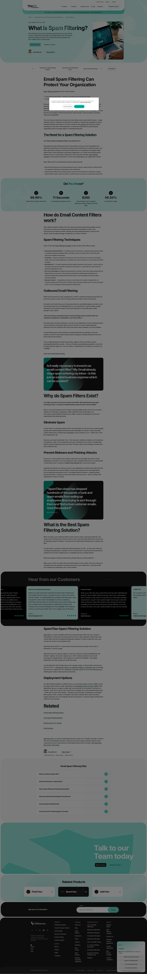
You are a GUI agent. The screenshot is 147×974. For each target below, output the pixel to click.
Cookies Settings (68, 106)
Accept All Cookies (79, 106)
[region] (74, 104)
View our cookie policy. (85, 102)
